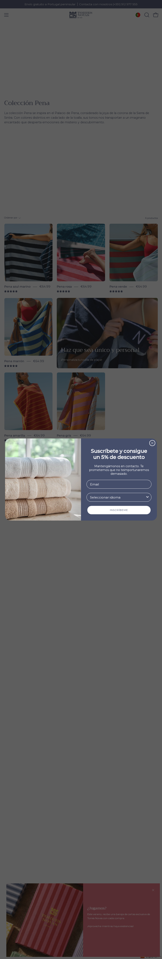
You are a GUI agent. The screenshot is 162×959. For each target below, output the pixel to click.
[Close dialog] (152, 443)
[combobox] (117, 497)
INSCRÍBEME (119, 510)
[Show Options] (147, 497)
